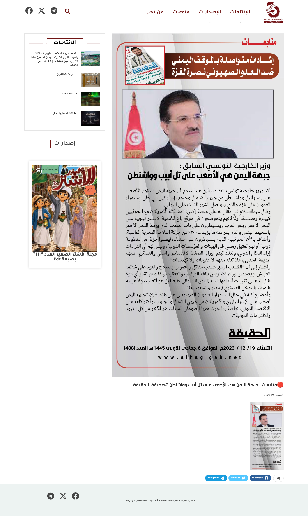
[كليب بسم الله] (90, 99)
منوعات (181, 12)
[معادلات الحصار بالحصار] (90, 118)
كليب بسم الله (70, 93)
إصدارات (65, 144)
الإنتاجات (240, 12)
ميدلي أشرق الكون (67, 74)
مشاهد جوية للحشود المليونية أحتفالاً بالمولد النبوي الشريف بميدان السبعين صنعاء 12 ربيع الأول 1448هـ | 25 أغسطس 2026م (53, 59)
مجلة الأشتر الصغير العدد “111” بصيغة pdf (65, 257)
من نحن (155, 12)
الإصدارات (209, 12)
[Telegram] (53, 10)
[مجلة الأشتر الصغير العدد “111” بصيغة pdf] (64, 208)
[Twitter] (41, 10)
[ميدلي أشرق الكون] (90, 80)
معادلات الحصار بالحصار (65, 113)
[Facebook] (29, 10)
